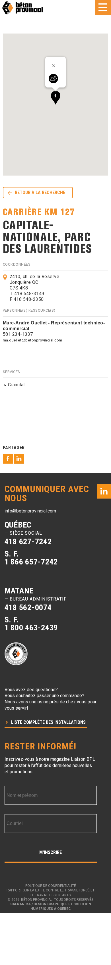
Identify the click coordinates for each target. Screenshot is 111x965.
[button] (55, 97)
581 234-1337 (18, 334)
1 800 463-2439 (31, 627)
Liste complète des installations (48, 722)
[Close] (56, 65)
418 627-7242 (28, 541)
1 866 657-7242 (31, 561)
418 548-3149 (27, 293)
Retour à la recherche (40, 192)
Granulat (16, 384)
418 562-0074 (28, 607)
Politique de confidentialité (50, 886)
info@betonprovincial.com (30, 511)
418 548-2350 (27, 299)
